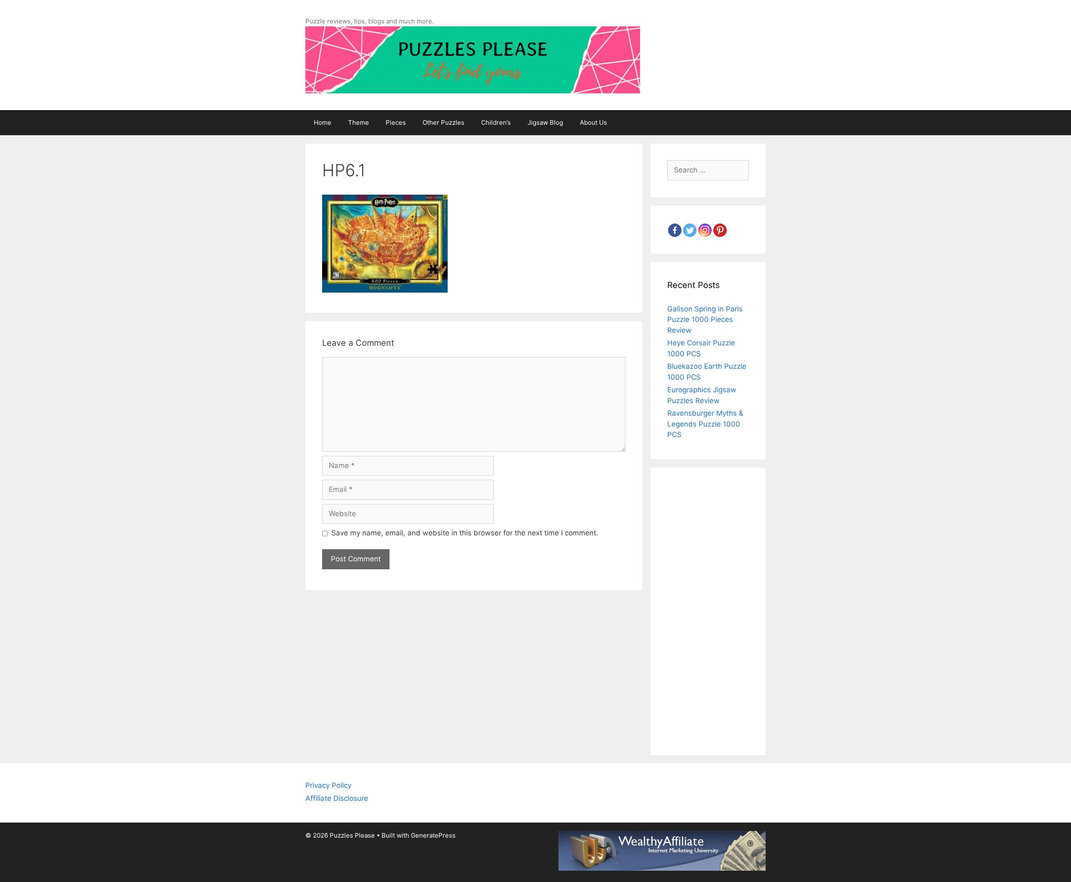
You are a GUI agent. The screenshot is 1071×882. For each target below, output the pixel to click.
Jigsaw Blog (545, 122)
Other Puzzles (443, 122)
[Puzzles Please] (472, 59)
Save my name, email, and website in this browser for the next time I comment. (464, 533)
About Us (593, 122)
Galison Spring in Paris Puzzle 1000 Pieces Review (705, 319)
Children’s (496, 122)
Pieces (396, 122)
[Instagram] (705, 230)
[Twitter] (690, 230)
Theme (358, 122)
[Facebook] (675, 230)
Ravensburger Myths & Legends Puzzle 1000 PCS (705, 424)
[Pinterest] (720, 230)
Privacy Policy (328, 785)
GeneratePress (433, 835)
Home (322, 122)
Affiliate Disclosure (336, 798)
